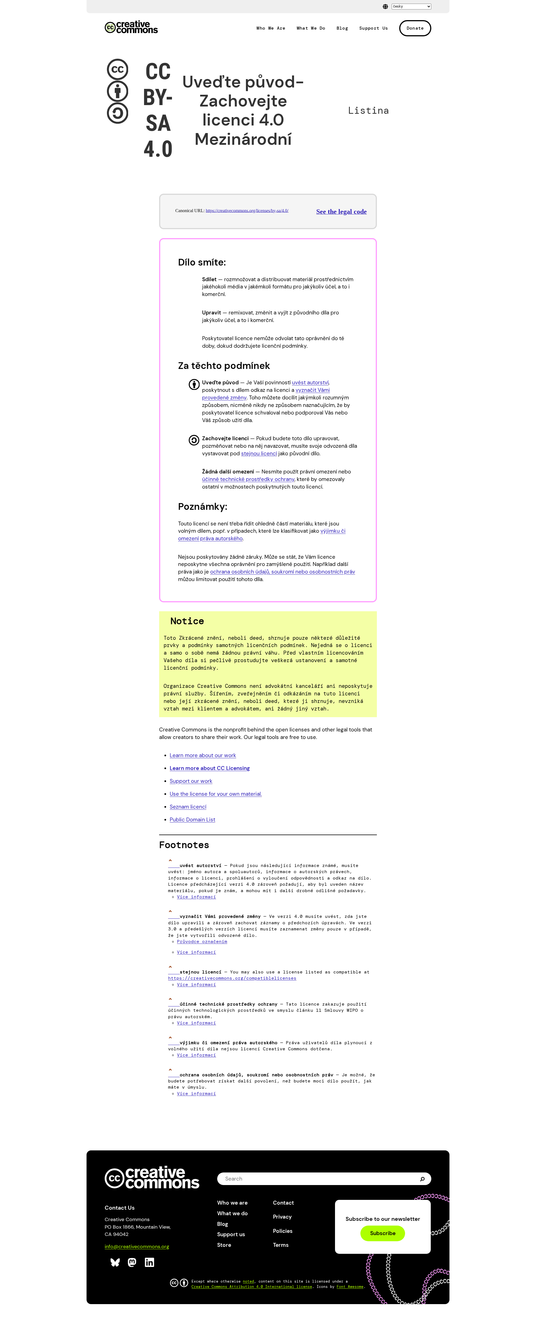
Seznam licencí (188, 806)
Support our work (191, 781)
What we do (232, 1213)
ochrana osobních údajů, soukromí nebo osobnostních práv (282, 571)
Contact (283, 1202)
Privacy (282, 1216)
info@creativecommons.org (137, 1246)
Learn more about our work (203, 755)
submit (422, 1179)
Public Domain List (192, 819)
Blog (342, 28)
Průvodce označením (202, 941)
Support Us (373, 28)
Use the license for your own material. (216, 793)
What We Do (311, 28)
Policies (283, 1231)
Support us (231, 1234)
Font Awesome (350, 1286)
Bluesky (115, 1262)
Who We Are (271, 28)
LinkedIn (150, 1262)
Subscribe (383, 1233)
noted (248, 1281)
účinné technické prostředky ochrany (248, 479)
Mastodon (133, 1262)
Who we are (232, 1202)
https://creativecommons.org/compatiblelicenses (232, 978)
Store (224, 1245)
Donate (415, 28)
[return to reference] (174, 865)
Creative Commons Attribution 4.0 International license (252, 1286)
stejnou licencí (259, 453)
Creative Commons (131, 27)
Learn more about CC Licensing (210, 768)
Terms (281, 1245)
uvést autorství (310, 382)
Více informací (196, 897)
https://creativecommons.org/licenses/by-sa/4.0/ (247, 210)
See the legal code (341, 211)
